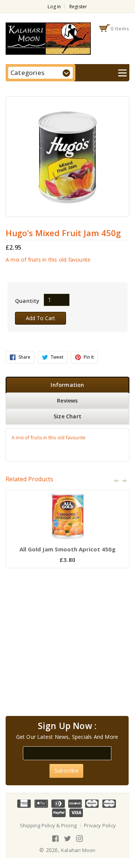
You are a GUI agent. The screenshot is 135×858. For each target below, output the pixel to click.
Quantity (27, 300)
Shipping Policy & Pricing (48, 825)
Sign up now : (67, 726)
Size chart (67, 416)
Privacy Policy (100, 825)
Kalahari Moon (78, 850)
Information (67, 384)
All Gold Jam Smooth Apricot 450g (68, 549)
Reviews (67, 400)
